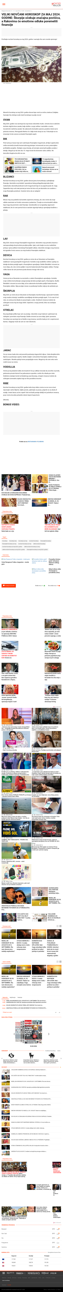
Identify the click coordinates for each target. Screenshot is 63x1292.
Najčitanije (13, 997)
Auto (43, 1277)
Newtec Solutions (51, 1289)
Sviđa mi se (39, 585)
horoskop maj (12, 541)
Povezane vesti (7, 926)
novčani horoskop (33, 541)
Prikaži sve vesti (7, 1012)
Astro (58, 1050)
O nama (53, 1277)
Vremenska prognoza (8, 1225)
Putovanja (24, 1277)
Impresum (4, 1285)
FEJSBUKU (40, 441)
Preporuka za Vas (7, 511)
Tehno (39, 1277)
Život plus (14, 1277)
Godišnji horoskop (50, 1050)
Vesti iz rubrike (6, 961)
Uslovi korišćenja (6, 1280)
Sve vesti (4, 1067)
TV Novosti (48, 1277)
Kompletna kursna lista (54, 1252)
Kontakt (9, 1285)
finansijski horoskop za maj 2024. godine (37, 549)
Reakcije (20, 997)
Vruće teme (6, 555)
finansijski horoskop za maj (9, 543)
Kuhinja (19, 1277)
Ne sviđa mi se (53, 585)
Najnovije (5, 997)
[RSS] (60, 1067)
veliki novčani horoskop (39, 543)
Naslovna (4, 1277)
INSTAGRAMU (32, 441)
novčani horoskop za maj (24, 543)
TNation (59, 1289)
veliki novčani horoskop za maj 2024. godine (13, 549)
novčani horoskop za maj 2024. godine (12, 546)
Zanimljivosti (34, 1277)
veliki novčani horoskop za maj (32, 546)
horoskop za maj (23, 541)
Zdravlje (9, 1277)
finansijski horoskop (46, 541)
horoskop (4, 541)
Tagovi (4, 537)
